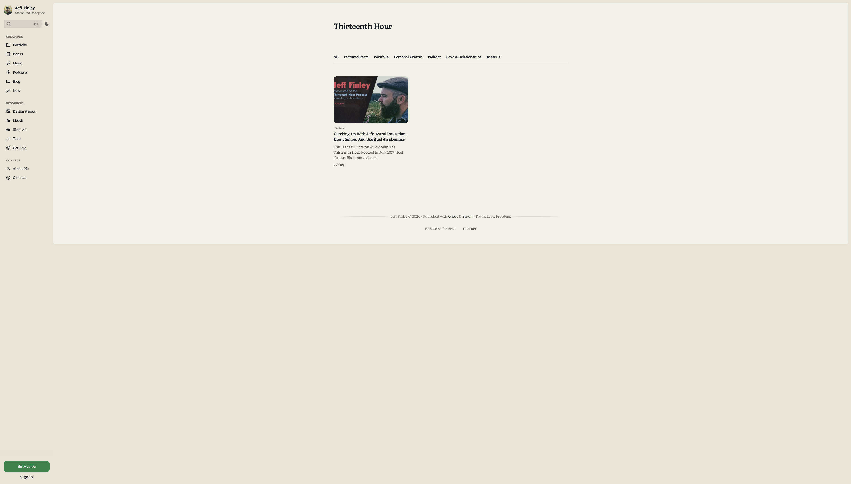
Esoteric (493, 57)
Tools (17, 139)
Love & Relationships (463, 57)
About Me (21, 168)
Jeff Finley (25, 8)
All (336, 57)
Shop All (19, 129)
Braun (467, 216)
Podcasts (20, 72)
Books (18, 54)
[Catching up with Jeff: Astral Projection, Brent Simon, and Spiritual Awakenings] (371, 122)
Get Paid (19, 148)
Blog (16, 81)
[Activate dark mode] (47, 24)
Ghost (453, 216)
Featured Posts (356, 57)
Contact (19, 178)
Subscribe (27, 466)
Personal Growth (408, 57)
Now (16, 90)
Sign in (26, 477)
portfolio (381, 57)
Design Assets (24, 111)
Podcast (434, 57)
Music (18, 63)
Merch (18, 120)
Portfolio (20, 45)
